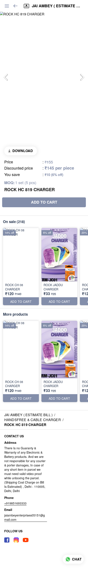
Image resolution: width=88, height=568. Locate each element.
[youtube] (25, 540)
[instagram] (16, 540)
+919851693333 (15, 503)
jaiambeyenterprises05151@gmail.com (24, 517)
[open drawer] (6, 6)
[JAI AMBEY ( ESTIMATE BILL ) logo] (26, 6)
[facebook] (6, 540)
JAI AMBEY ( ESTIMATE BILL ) (57, 6)
